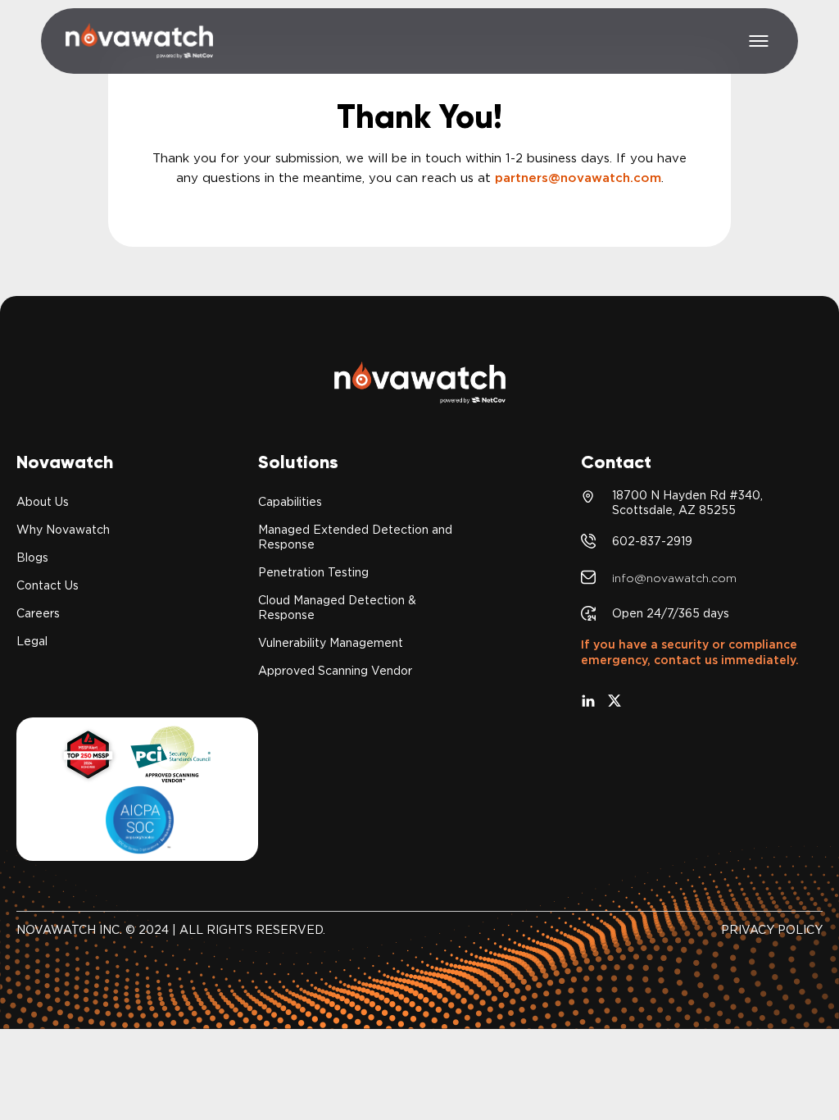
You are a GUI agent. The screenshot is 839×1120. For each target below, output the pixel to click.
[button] (758, 41)
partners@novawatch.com (578, 178)
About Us (42, 501)
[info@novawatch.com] (588, 577)
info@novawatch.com (674, 578)
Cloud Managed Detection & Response (337, 607)
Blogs (32, 557)
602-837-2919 (652, 541)
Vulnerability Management (330, 642)
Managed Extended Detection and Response (355, 537)
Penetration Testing (313, 572)
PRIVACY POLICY (772, 929)
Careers (38, 613)
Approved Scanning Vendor (335, 670)
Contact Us (47, 585)
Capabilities (290, 501)
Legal (32, 641)
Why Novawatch (63, 529)
